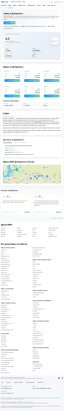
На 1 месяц (3, 344)
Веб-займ (19, 228)
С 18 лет (34, 296)
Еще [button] (55, 5)
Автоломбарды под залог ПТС (7, 329)
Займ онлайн (46, 71)
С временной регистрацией (38, 292)
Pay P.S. (34, 236)
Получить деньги (10, 22)
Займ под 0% (26, 71)
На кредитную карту (5, 266)
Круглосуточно (36, 278)
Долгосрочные (4, 346)
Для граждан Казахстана (38, 343)
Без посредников (36, 358)
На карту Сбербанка (5, 276)
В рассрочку (3, 319)
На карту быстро (36, 274)
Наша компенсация (30, 382)
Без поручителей (36, 317)
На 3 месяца (3, 342)
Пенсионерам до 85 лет (37, 333)
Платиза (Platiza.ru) (52, 230)
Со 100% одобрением (5, 362)
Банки (49, 5)
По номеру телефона (5, 278)
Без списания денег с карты (6, 323)
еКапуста (3, 236)
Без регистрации (36, 313)
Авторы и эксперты (18, 382)
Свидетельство (3, 403)
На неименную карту (5, 262)
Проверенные (35, 351)
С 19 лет (34, 329)
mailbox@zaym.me (7, 388)
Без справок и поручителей (38, 309)
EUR (16, 1)
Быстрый (34, 286)
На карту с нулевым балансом (39, 247)
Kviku (33, 230)
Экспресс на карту (36, 264)
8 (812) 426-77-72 (13, 150)
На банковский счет (5, 260)
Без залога (3, 327)
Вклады (44, 5)
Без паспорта (35, 302)
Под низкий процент (5, 309)
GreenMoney (50, 234)
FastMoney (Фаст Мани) (21, 234)
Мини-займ (6, 71)
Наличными (3, 249)
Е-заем (33, 234)
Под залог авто (4, 311)
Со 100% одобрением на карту (7, 360)
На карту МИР (4, 268)
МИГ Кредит (19, 232)
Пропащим (3, 368)
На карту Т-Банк (4, 270)
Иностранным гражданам (38, 339)
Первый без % (4, 313)
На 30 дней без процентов (6, 317)
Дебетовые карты (31, 5)
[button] (62, 2)
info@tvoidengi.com (19, 152)
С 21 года (34, 325)
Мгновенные (35, 276)
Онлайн (2, 252)
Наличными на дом (5, 290)
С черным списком (5, 364)
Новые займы (35, 353)
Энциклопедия (57, 2)
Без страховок (4, 321)
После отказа (3, 370)
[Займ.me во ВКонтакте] (62, 378)
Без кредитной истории (37, 253)
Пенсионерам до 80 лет (37, 335)
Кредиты (15, 5)
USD (11, 1)
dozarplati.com (11, 147)
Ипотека (38, 5)
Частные (34, 349)
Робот (34, 266)
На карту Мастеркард (5, 299)
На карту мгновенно (37, 270)
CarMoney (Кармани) (52, 236)
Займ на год (46, 86)
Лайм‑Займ (3, 234)
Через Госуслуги (36, 304)
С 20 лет (34, 327)
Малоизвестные (36, 355)
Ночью (34, 268)
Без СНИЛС (35, 311)
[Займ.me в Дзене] (59, 378)
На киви (2, 293)
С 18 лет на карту (36, 331)
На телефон (3, 282)
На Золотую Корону (5, 256)
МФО (52, 5)
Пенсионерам (35, 337)
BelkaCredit (3, 232)
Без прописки (35, 315)
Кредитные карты (22, 5)
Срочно (34, 261)
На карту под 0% (36, 294)
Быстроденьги (20, 230)
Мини (34, 370)
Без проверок (35, 251)
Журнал (51, 2)
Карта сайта (40, 382)
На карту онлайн (4, 284)
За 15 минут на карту (37, 284)
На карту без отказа (37, 249)
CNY (21, 1)
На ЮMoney (3, 258)
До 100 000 (6, 86)
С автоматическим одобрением (7, 366)
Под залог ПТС (4, 305)
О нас (2, 382)
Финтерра (34, 232)
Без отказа (3, 356)
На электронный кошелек (6, 280)
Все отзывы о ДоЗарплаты (56, 218)
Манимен (3, 230)
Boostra (49, 232)
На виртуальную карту (5, 264)
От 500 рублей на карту (37, 364)
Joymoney (34, 228)
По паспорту (35, 306)
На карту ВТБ (3, 272)
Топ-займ (26, 86)
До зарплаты (3, 335)
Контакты (9, 382)
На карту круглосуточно (38, 272)
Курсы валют (3, 5)
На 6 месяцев (3, 340)
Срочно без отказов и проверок (7, 358)
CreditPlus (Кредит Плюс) (53, 228)
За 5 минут (35, 282)
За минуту (35, 280)
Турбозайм (19, 236)
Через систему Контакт (5, 274)
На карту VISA (4, 297)
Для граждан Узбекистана (38, 341)
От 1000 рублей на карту (38, 366)
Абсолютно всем (36, 255)
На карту (3, 254)
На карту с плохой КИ (5, 372)
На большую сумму (36, 368)
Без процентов (4, 307)
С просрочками (4, 354)
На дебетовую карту (5, 295)
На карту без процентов (6, 315)
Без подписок (3, 325)
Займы (9, 5)
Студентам (35, 323)
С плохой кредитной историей (7, 352)
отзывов (15, 42)
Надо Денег (3, 228)
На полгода (3, 337)
